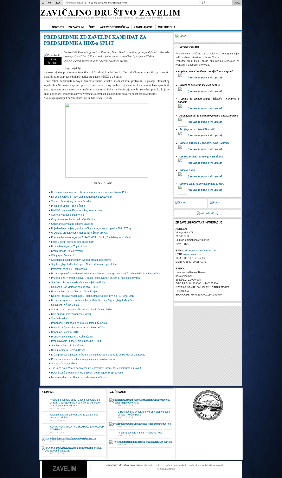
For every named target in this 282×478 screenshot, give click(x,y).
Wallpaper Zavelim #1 (63, 255)
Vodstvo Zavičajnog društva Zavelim (71, 201)
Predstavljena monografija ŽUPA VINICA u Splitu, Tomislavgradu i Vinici (91, 237)
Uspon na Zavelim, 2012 (65, 332)
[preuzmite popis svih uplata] (205, 77)
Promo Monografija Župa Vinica (69, 246)
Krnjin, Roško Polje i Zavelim (67, 251)
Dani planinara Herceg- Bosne (68, 350)
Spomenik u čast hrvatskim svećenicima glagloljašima (81, 259)
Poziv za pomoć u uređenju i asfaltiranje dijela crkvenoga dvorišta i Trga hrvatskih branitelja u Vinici (106, 273)
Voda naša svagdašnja (64, 363)
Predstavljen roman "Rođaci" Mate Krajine (74, 291)
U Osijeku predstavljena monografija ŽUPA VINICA (79, 232)
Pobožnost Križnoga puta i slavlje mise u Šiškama (79, 323)
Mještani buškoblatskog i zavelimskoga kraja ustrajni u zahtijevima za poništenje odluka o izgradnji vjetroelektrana (75, 402)
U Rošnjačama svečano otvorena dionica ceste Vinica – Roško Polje (89, 192)
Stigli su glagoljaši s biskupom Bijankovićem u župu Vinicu (84, 264)
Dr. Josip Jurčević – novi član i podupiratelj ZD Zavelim (81, 196)
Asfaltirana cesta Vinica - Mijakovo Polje (140, 432)
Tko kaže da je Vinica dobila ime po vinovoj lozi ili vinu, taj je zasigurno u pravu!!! (96, 368)
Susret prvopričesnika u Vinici (67, 214)
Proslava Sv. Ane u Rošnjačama (69, 269)
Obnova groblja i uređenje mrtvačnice (201, 156)
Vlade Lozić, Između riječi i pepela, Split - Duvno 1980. (81, 309)
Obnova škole (187, 170)
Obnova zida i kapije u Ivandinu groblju (201, 183)
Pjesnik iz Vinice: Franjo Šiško (68, 205)
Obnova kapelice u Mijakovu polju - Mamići (204, 143)
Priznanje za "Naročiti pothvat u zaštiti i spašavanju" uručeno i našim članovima (95, 277)
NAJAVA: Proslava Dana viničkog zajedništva (76, 210)
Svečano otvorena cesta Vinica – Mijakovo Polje (78, 282)
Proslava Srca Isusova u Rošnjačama (72, 336)
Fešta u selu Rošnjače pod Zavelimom (72, 241)
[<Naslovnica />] (44, 27)
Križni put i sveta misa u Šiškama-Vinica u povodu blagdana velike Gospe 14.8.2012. (98, 354)
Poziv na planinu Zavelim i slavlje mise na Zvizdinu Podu (83, 359)
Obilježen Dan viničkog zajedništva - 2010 (74, 287)
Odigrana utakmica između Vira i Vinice (73, 219)
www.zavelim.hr (192, 254)
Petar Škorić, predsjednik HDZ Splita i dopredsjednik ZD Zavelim (87, 372)
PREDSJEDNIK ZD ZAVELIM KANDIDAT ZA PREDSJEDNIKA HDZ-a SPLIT (95, 39)
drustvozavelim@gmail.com (200, 250)
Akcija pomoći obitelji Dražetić (197, 129)
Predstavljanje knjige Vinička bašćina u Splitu (76, 341)
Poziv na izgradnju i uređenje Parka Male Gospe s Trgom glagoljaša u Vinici (93, 300)
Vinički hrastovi (59, 318)
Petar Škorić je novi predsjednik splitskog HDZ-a (78, 327)
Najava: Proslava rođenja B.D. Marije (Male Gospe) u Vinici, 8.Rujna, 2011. (93, 295)
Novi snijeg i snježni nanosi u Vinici (71, 314)
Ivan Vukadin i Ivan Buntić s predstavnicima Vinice (79, 377)
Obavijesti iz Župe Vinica (65, 305)
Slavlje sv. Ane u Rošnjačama (67, 345)
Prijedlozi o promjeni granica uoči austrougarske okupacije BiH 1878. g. (91, 228)
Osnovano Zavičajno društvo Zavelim (72, 223)
